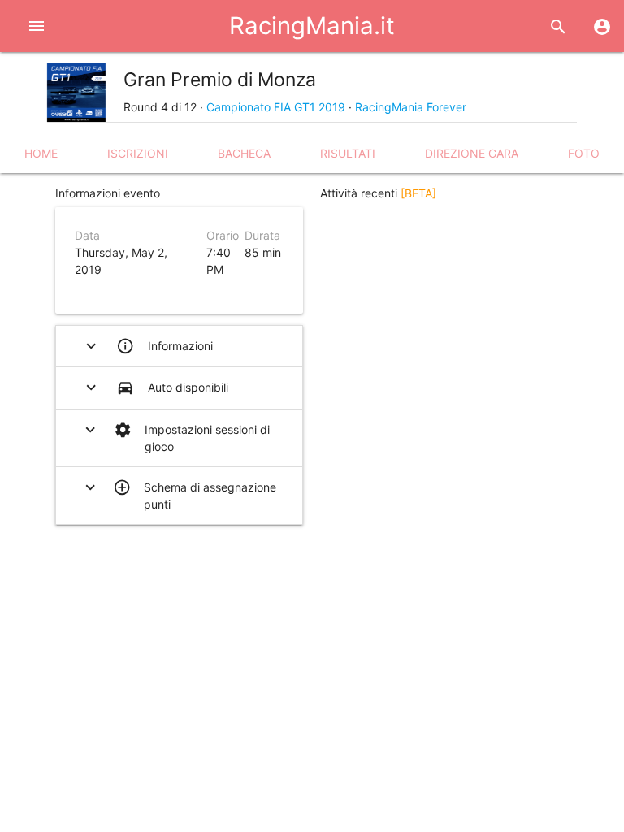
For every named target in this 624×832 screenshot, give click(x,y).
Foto (584, 153)
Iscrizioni (137, 153)
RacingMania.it (312, 25)
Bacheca (244, 153)
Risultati (347, 153)
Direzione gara (471, 153)
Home (41, 153)
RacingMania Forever (410, 107)
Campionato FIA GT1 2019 (275, 107)
